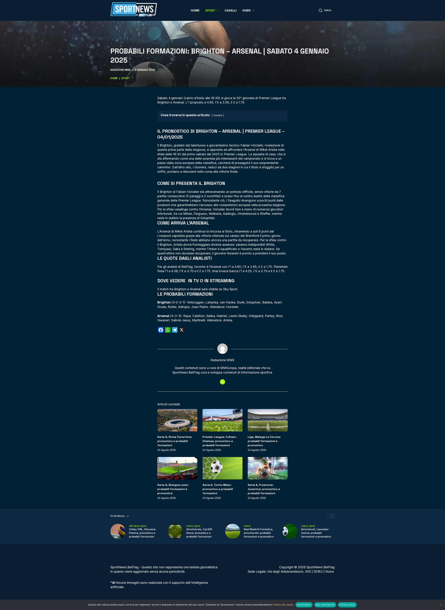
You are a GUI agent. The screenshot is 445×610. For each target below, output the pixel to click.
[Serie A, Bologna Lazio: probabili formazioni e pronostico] (177, 468)
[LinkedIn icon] (222, 381)
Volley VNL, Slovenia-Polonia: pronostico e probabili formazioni (142, 533)
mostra (218, 115)
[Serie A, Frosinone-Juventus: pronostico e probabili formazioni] (268, 468)
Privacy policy (347, 604)
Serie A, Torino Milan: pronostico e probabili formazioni (218, 489)
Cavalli (230, 10)
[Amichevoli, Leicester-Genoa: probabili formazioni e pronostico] (290, 531)
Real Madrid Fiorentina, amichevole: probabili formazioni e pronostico (259, 533)
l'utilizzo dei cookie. (283, 604)
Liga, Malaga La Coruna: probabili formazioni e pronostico (264, 441)
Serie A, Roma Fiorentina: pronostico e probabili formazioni (174, 441)
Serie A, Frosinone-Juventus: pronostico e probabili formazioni (264, 489)
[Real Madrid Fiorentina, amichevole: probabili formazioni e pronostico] (232, 531)
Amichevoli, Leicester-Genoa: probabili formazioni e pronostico (316, 533)
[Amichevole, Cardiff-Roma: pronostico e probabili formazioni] (175, 531)
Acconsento (304, 604)
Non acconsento (325, 604)
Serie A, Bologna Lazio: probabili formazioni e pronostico (173, 489)
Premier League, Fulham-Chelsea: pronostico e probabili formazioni (220, 441)
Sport (210, 10)
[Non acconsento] (440, 605)
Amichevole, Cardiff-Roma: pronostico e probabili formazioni (199, 533)
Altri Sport (134, 525)
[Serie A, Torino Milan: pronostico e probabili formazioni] (222, 468)
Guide (246, 10)
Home (195, 10)
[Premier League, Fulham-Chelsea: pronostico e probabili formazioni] (222, 420)
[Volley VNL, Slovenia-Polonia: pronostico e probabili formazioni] (118, 531)
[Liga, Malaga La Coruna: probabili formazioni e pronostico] (268, 420)
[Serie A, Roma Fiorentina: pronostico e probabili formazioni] (177, 420)
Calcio (189, 525)
